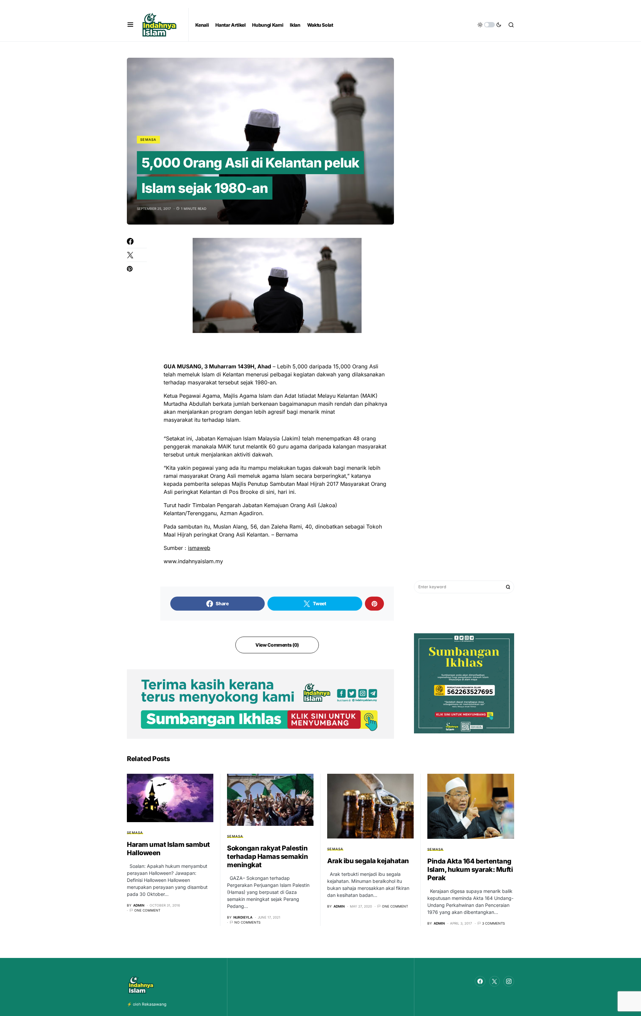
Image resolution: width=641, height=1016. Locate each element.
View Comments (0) (277, 645)
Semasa (148, 139)
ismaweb (199, 548)
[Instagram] (508, 981)
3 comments (493, 923)
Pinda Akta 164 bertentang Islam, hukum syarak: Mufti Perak (470, 869)
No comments (247, 922)
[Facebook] (480, 981)
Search (508, 587)
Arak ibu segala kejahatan (368, 861)
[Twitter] (494, 981)
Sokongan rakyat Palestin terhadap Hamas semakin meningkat (267, 856)
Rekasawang (154, 1004)
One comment (147, 910)
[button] (130, 25)
